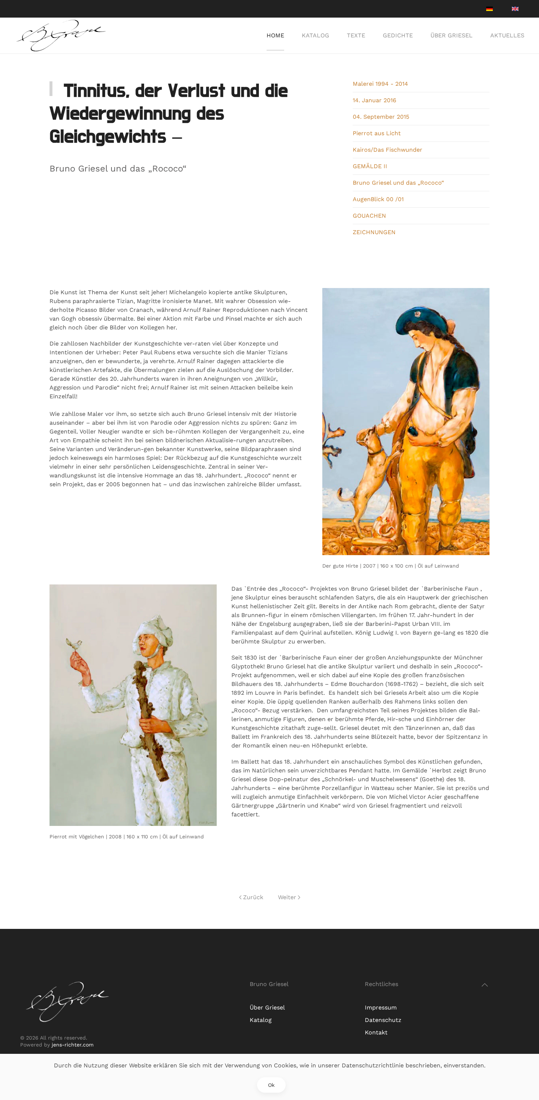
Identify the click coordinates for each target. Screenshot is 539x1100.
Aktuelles (507, 35)
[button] (485, 985)
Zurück (253, 897)
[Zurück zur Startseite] (62, 35)
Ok (271, 1085)
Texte (356, 35)
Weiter (287, 897)
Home (275, 35)
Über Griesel (451, 35)
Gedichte (398, 35)
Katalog (315, 35)
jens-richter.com (72, 1045)
